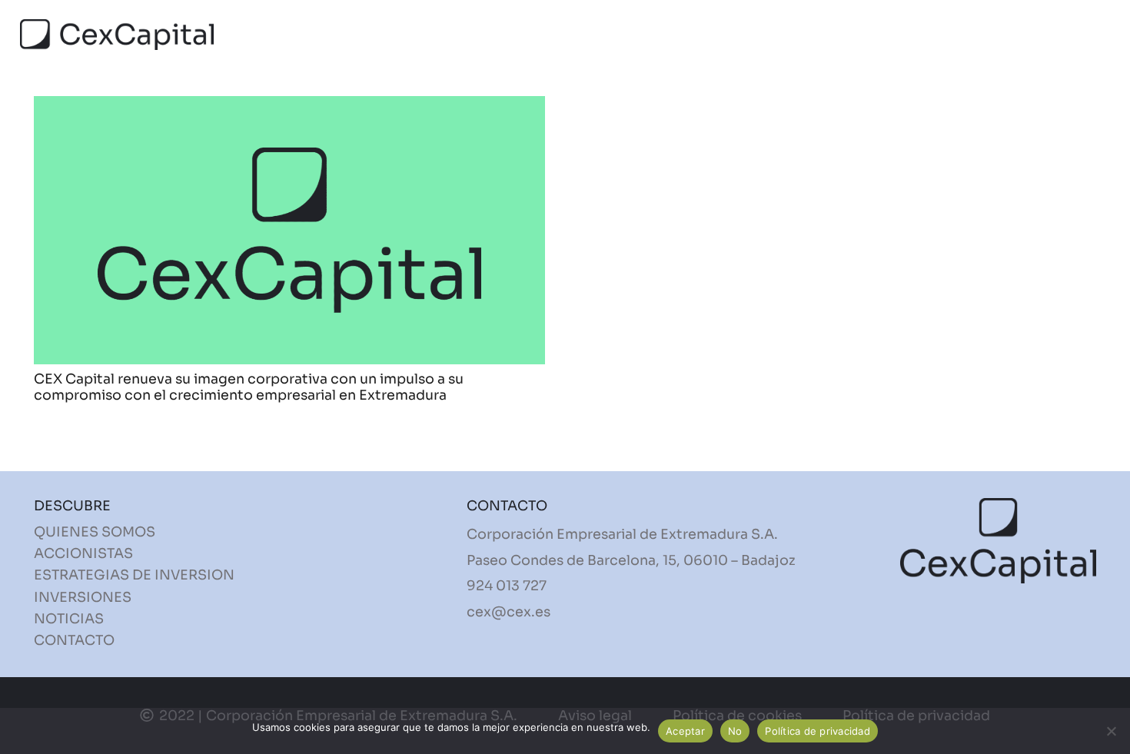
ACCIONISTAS (83, 553)
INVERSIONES (82, 597)
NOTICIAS (69, 618)
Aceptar (685, 731)
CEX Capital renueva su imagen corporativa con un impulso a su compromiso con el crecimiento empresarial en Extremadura (249, 387)
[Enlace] (117, 34)
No (735, 731)
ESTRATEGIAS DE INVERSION (134, 574)
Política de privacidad (817, 731)
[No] (1110, 731)
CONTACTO (74, 640)
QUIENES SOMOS (94, 531)
